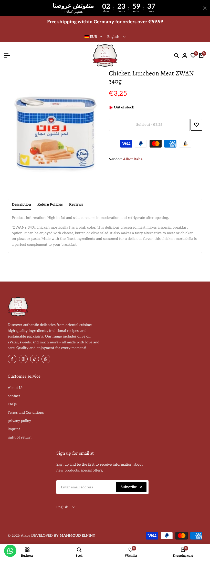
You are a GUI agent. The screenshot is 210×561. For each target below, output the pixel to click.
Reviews (76, 204)
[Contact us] (10, 551)
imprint (14, 429)
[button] (196, 125)
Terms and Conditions (26, 412)
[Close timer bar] (205, 8)
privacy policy (19, 421)
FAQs (12, 404)
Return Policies (50, 204)
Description (21, 204)
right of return (20, 437)
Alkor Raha (133, 159)
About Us (15, 388)
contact (14, 396)
